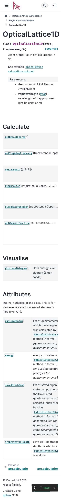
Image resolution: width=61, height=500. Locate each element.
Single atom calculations (21, 20)
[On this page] (54, 5)
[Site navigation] (7, 5)
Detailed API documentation (27, 16)
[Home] (6, 16)
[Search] (44, 5)
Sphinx (7, 495)
